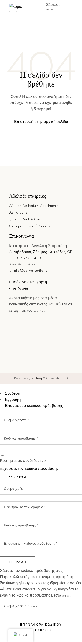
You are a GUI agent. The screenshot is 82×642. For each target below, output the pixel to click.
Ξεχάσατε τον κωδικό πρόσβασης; (29, 469)
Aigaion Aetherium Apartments (33, 206)
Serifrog (36, 378)
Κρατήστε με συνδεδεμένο (23, 461)
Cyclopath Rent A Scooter (30, 226)
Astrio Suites (19, 213)
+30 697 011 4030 (28, 258)
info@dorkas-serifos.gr (31, 271)
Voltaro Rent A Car (24, 219)
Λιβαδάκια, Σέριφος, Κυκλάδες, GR (43, 252)
